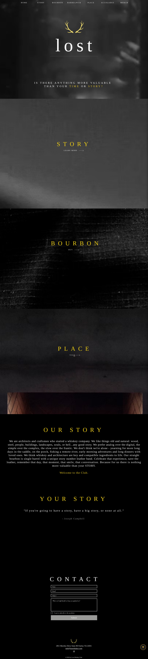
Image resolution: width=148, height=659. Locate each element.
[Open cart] (143, 647)
